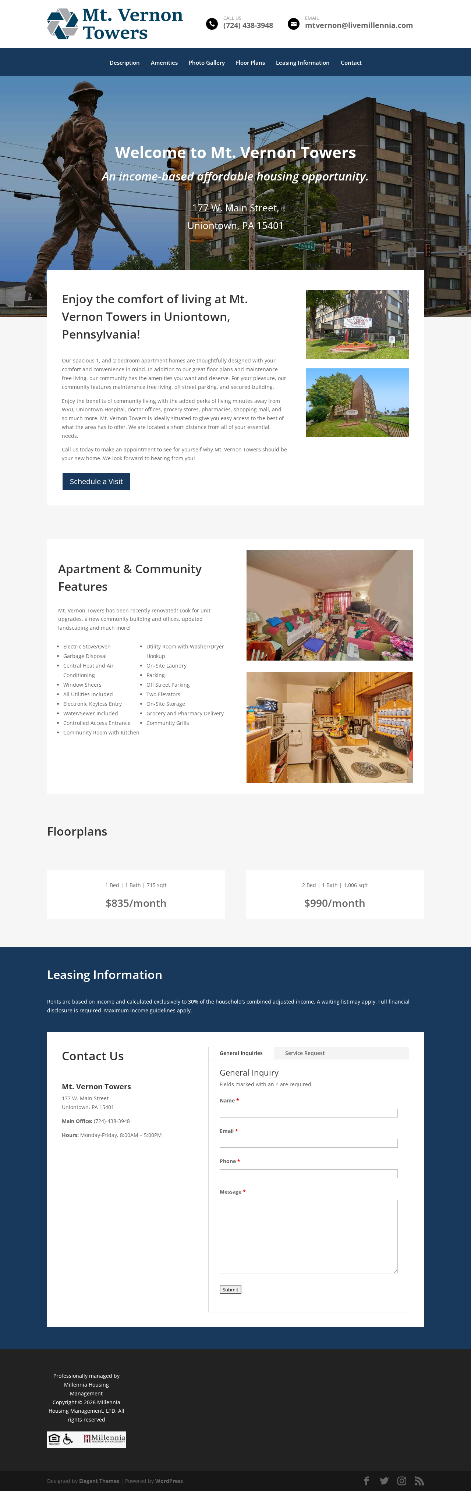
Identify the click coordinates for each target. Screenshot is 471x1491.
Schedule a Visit (96, 481)
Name (229, 1100)
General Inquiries (241, 1053)
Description (125, 63)
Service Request (305, 1053)
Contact (351, 63)
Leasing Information (303, 63)
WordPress (169, 1480)
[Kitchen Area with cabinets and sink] (357, 435)
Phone (230, 1161)
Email (229, 1130)
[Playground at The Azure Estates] (357, 356)
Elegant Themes (99, 1480)
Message (233, 1191)
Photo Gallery (207, 63)
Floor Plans (250, 63)
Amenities (164, 63)
